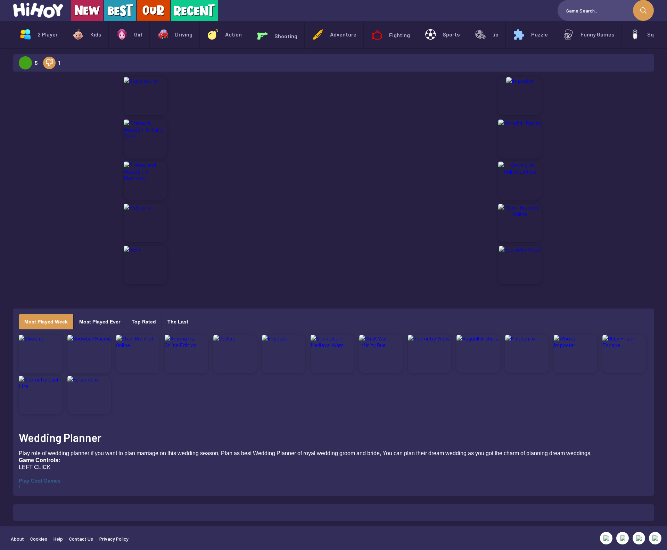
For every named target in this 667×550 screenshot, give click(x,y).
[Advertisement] (59, 181)
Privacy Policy (114, 539)
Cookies (38, 539)
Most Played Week (46, 322)
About (17, 539)
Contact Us (81, 539)
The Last (177, 322)
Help (58, 539)
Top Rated (144, 322)
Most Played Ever (99, 322)
